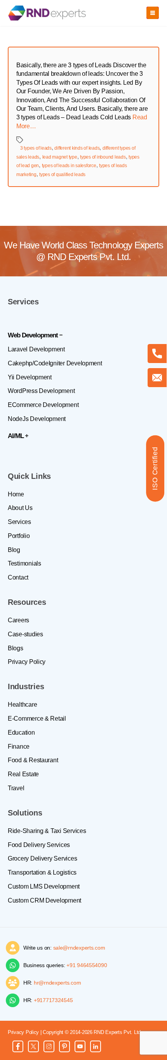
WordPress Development (41, 391)
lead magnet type (59, 157)
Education (21, 732)
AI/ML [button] (16, 436)
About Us (20, 508)
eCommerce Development (43, 405)
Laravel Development (36, 349)
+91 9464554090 (86, 965)
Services (19, 522)
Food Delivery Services (39, 845)
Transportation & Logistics (42, 872)
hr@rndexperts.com (57, 983)
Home (16, 494)
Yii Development (30, 377)
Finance (19, 746)
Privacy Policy (26, 661)
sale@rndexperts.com (79, 948)
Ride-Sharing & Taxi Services (47, 831)
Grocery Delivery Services (42, 858)
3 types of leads (36, 148)
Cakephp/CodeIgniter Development (55, 363)
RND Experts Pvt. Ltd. (88, 256)
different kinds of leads (76, 148)
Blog (14, 550)
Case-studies (25, 634)
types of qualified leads (62, 174)
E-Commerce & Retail (37, 718)
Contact (18, 577)
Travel (16, 788)
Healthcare (22, 704)
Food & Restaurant (33, 760)
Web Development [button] (33, 335)
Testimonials (24, 563)
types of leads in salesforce (69, 165)
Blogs (15, 648)
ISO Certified (155, 468)
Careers (18, 620)
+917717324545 (53, 1000)
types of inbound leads (102, 157)
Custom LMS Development (44, 886)
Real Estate (23, 774)
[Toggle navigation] (152, 13)
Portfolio (19, 536)
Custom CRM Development (44, 900)
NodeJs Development (37, 419)
